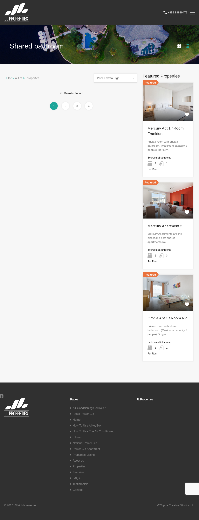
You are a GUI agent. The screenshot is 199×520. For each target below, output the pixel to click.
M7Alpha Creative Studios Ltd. (176, 505)
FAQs (76, 478)
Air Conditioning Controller (89, 408)
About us (78, 460)
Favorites (79, 472)
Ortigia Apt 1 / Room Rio (168, 318)
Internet (77, 437)
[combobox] (115, 78)
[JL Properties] (16, 20)
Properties (79, 466)
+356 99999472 (177, 12)
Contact (78, 489)
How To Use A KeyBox (87, 425)
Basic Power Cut (83, 413)
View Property (167, 113)
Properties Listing (84, 454)
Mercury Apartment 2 (165, 226)
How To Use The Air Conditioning (93, 431)
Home (76, 419)
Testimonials (80, 484)
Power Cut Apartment (86, 448)
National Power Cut (85, 443)
